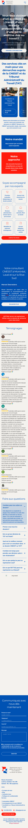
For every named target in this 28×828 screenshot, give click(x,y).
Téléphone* (4, 718)
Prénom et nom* (6, 712)
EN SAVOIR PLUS (8, 111)
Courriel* (3, 724)
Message (4, 730)
